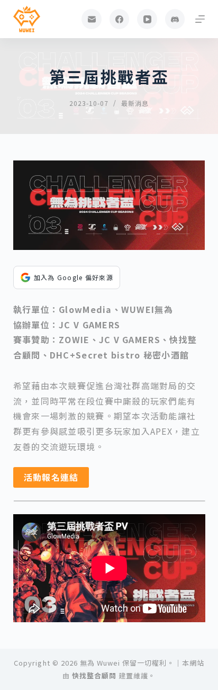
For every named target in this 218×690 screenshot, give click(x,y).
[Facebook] (120, 19)
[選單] (200, 19)
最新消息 (135, 102)
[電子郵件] (91, 19)
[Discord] (175, 19)
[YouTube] (147, 19)
